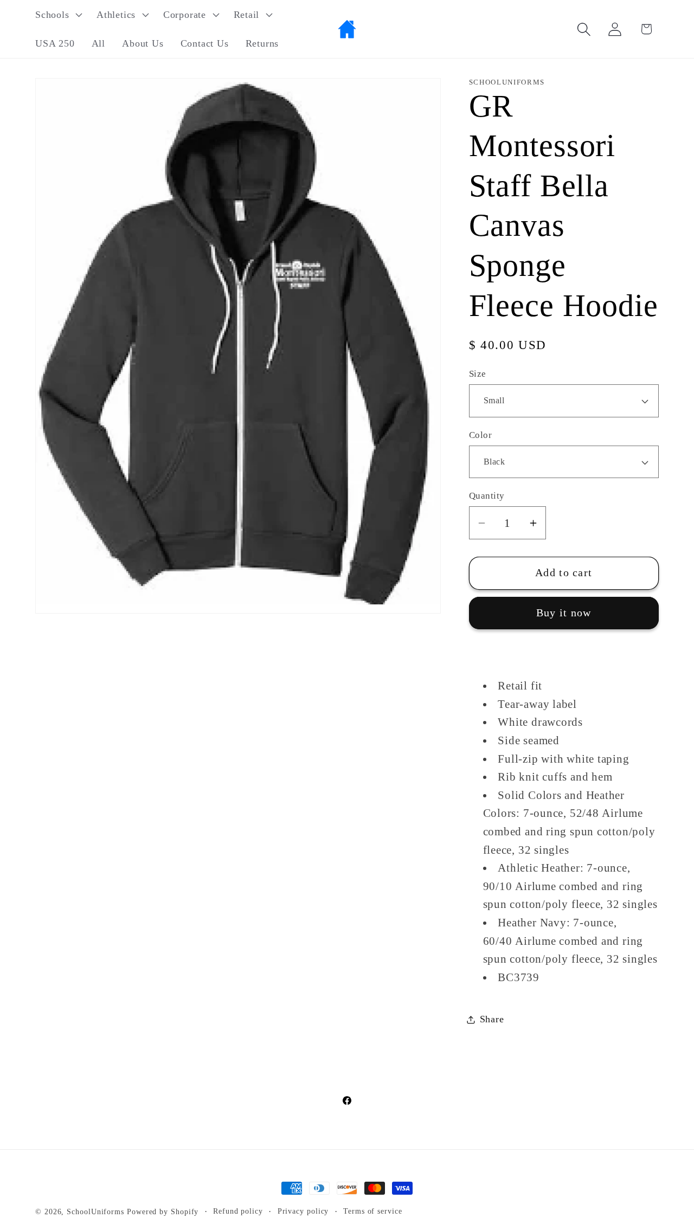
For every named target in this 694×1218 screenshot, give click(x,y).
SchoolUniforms (95, 1211)
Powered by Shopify (162, 1211)
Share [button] (492, 1019)
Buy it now (564, 613)
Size (477, 374)
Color (480, 435)
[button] (57, 14)
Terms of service (372, 1211)
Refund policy (238, 1211)
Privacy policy (303, 1211)
